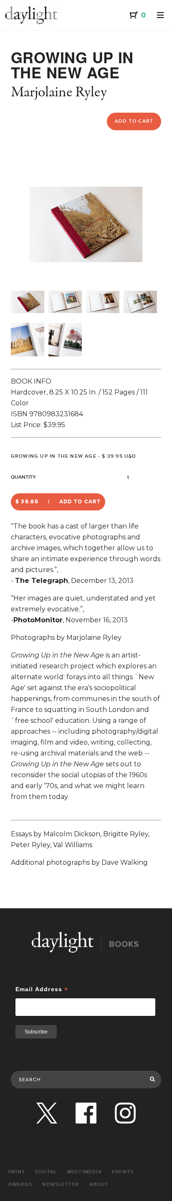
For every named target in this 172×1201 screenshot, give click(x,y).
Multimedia (84, 1172)
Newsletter (60, 1184)
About (99, 1184)
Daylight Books (31, 15)
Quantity (23, 477)
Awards (20, 1184)
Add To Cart (134, 121)
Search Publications (38, 1062)
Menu (160, 15)
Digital (46, 1172)
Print (16, 1172)
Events (123, 1172)
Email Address (41, 989)
